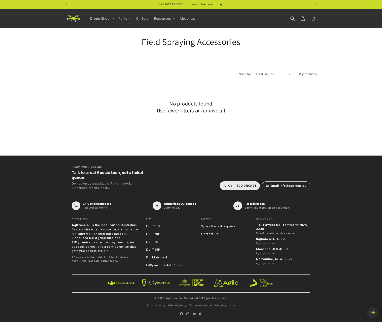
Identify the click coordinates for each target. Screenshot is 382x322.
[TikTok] (200, 313)
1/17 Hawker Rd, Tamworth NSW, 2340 (282, 227)
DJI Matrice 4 (156, 257)
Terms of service (200, 305)
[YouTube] (194, 313)
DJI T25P (153, 249)
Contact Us (209, 234)
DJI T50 (152, 242)
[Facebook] (181, 313)
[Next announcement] (316, 4)
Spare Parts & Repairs (218, 226)
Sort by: (245, 74)
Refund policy (177, 305)
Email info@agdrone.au (288, 185)
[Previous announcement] (66, 4)
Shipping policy (225, 305)
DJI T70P (153, 234)
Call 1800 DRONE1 (242, 185)
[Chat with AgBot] (372, 312)
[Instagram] (188, 313)
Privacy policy (156, 305)
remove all (213, 110)
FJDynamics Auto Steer (164, 265)
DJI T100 (153, 226)
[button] (101, 18)
